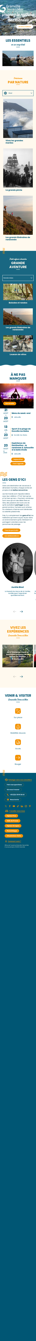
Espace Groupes (13, 826)
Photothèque (12, 831)
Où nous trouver (13, 790)
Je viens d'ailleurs (24, 27)
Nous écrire (14, 800)
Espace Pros (11, 816)
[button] (14, 611)
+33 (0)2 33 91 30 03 (17, 795)
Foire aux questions (14, 785)
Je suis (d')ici (9, 27)
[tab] (16, 93)
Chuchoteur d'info (14, 836)
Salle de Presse (12, 821)
